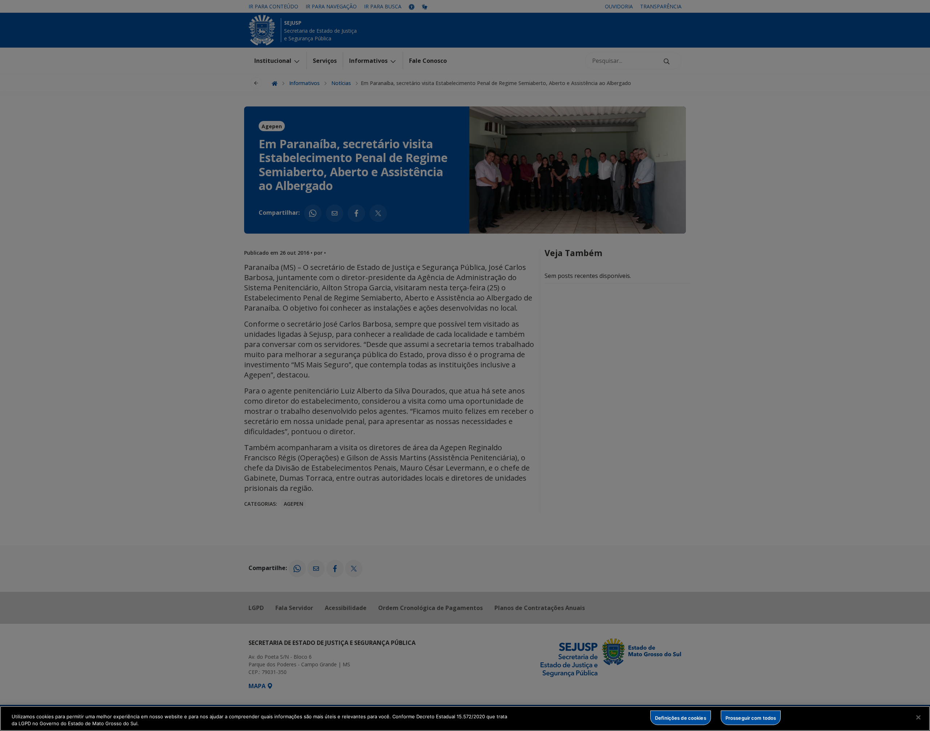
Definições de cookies (680, 717)
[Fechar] (918, 718)
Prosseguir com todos (750, 717)
